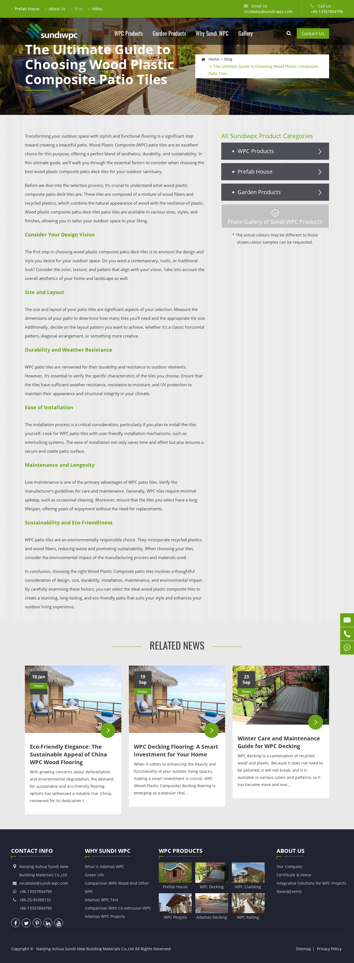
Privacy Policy (329, 948)
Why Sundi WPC (212, 33)
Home (214, 58)
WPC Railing (248, 917)
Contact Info (32, 850)
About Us (57, 8)
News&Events (289, 891)
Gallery (245, 33)
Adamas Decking (211, 917)
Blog (79, 8)
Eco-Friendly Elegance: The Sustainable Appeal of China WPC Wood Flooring (68, 754)
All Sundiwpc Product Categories (267, 136)
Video (97, 8)
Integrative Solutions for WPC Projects (311, 883)
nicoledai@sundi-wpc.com (268, 11)
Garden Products (169, 33)
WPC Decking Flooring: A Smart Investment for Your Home (176, 750)
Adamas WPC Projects (105, 916)
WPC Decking (212, 886)
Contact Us (312, 33)
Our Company (289, 866)
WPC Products (128, 33)
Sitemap (303, 948)
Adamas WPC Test (101, 899)
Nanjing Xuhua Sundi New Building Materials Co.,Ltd (85, 948)
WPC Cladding (248, 886)
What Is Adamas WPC (104, 866)
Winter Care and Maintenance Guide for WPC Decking (279, 742)
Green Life (94, 874)
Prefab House (27, 8)
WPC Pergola (175, 917)
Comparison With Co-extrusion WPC (118, 908)
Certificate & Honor (294, 874)
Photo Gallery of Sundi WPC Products (275, 221)
